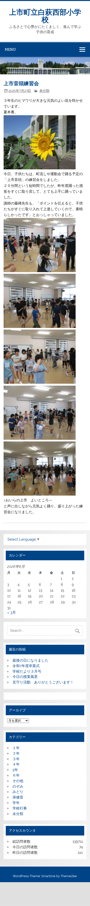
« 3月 (11, 612)
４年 (16, 764)
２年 (16, 753)
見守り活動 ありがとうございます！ (43, 682)
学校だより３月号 (26, 671)
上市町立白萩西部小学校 (45, 15)
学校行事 (19, 808)
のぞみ (17, 786)
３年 (16, 759)
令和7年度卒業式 (26, 666)
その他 (17, 781)
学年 (16, 803)
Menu (10, 49)
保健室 (17, 797)
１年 (16, 748)
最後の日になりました (30, 660)
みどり (17, 792)
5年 (15, 770)
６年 (16, 775)
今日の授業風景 (25, 677)
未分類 (44, 91)
